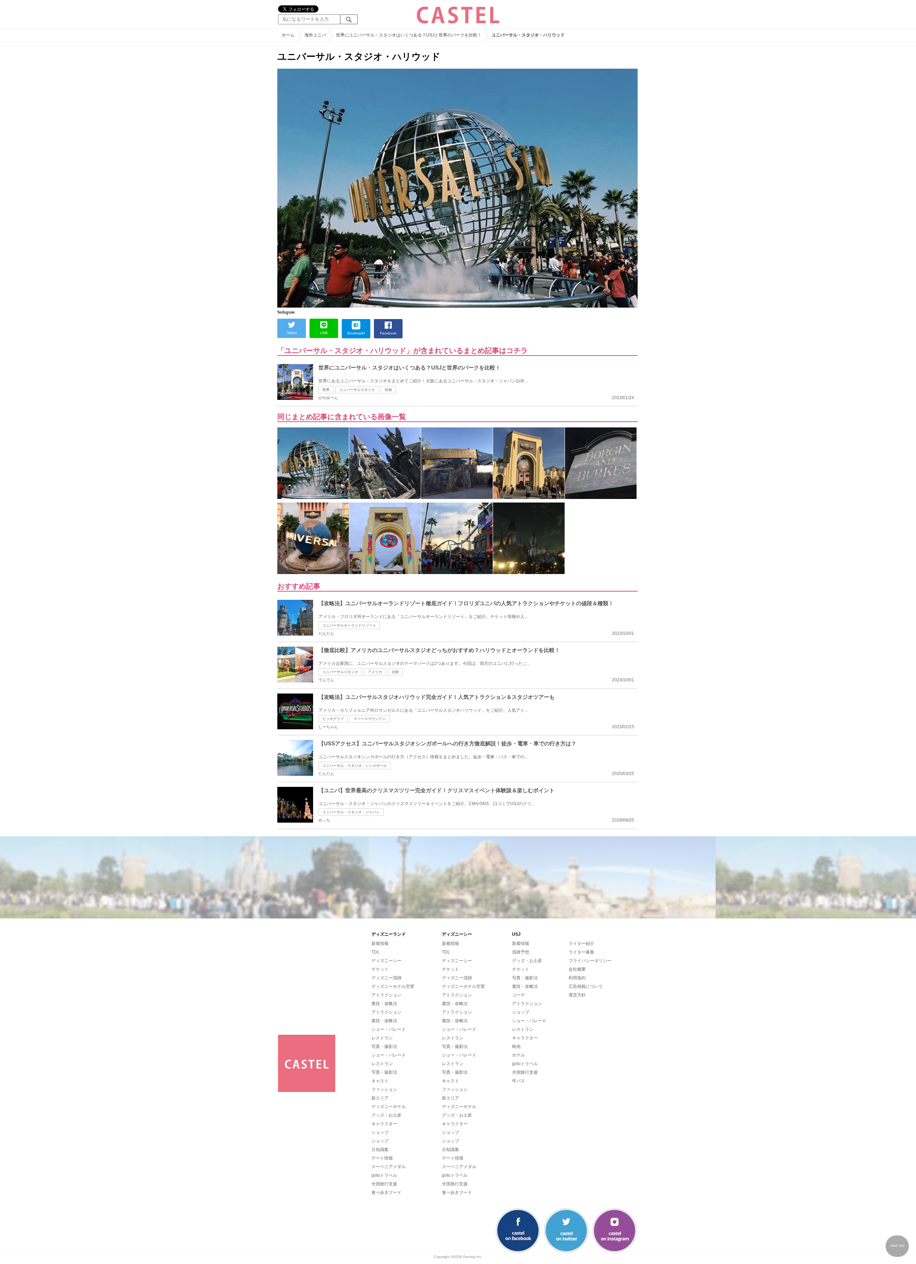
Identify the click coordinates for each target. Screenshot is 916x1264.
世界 (326, 390)
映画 (516, 1046)
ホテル (518, 1055)
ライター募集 (581, 952)
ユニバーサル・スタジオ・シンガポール (354, 766)
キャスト (380, 1080)
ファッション (384, 1089)
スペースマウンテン (370, 719)
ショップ (380, 1132)
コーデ (518, 995)
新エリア (380, 1098)
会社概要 (577, 969)
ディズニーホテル (388, 1106)
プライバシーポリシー (590, 960)
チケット (380, 969)
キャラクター (384, 1123)
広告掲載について (586, 986)
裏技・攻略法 (384, 1003)
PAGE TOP (897, 1246)
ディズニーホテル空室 (392, 986)
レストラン (382, 1037)
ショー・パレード (388, 1029)
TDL (375, 952)
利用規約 (577, 977)
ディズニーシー (386, 960)
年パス (518, 1080)
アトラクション (386, 995)
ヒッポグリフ (333, 719)
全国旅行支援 (384, 1183)
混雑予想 (520, 952)
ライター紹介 (581, 943)
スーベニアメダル (388, 1166)
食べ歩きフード (386, 1192)
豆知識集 (380, 1149)
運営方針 (577, 995)
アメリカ (375, 672)
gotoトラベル (384, 1175)
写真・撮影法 (384, 1046)
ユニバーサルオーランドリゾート (349, 625)
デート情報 (382, 1158)
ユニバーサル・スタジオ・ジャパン (351, 812)
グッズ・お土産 (386, 1115)
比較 (395, 672)
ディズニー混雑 (386, 977)
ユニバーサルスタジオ (357, 390)
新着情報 (380, 943)
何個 (388, 390)
